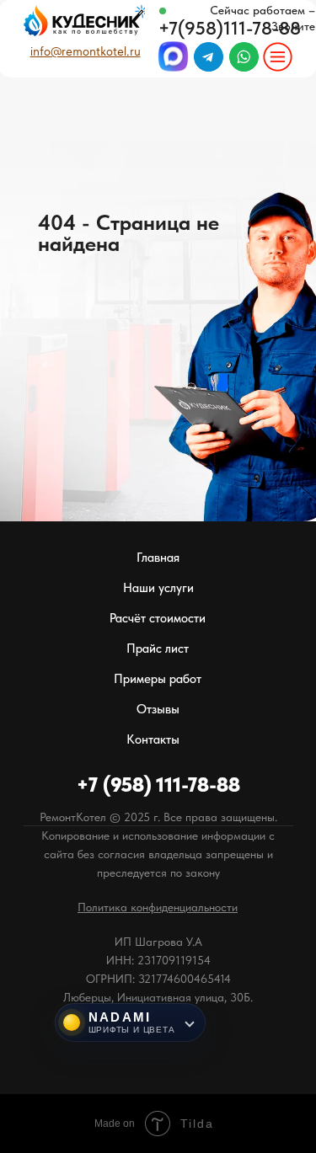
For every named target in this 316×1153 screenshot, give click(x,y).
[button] (158, 907)
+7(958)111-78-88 (229, 28)
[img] (277, 57)
